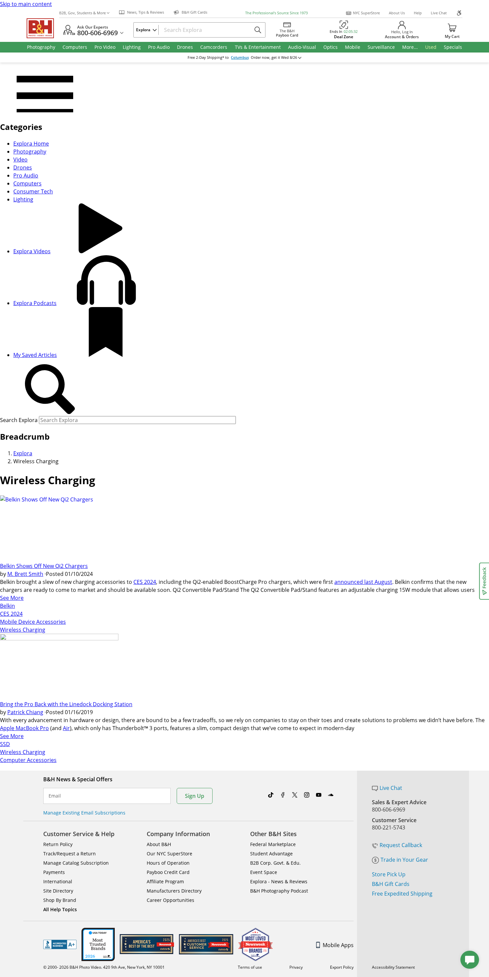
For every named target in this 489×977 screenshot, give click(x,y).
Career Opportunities (170, 900)
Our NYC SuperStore (169, 853)
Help (418, 12)
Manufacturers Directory (174, 891)
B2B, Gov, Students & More (82, 12)
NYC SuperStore (366, 12)
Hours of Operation (168, 863)
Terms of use (250, 967)
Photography (29, 151)
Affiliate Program (165, 881)
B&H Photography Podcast (279, 891)
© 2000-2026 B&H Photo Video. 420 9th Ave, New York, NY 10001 (104, 967)
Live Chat (439, 12)
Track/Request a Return (69, 853)
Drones (22, 167)
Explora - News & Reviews (278, 881)
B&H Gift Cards (390, 884)
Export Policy (342, 967)
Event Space (263, 872)
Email (55, 796)
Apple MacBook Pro (24, 728)
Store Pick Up (389, 874)
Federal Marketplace (273, 844)
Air (66, 728)
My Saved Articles (35, 355)
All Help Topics (60, 909)
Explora (22, 453)
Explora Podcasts (35, 303)
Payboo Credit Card (168, 872)
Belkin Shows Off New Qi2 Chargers (44, 566)
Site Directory (58, 891)
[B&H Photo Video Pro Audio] (43, 28)
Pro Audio (25, 175)
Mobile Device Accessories (33, 621)
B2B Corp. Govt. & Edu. (275, 863)
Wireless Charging (22, 629)
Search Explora (19, 420)
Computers (27, 183)
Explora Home (31, 143)
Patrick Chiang (25, 712)
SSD (5, 744)
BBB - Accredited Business (60, 944)
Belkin (7, 605)
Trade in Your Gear (404, 859)
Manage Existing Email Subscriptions (84, 812)
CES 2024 (144, 582)
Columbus (240, 57)
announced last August (363, 582)
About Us (397, 12)
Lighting (23, 199)
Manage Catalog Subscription (76, 863)
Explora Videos (32, 251)
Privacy (296, 967)
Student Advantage (271, 853)
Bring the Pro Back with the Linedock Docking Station (66, 704)
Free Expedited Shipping (402, 893)
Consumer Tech (33, 191)
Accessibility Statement (393, 967)
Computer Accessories (28, 760)
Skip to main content (26, 4)
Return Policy (58, 844)
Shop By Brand (59, 900)
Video (20, 159)
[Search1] (50, 389)
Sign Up (194, 796)
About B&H (159, 844)
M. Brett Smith (25, 574)
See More (12, 597)
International (57, 881)
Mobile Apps (338, 945)
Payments (54, 872)
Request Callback (401, 845)
